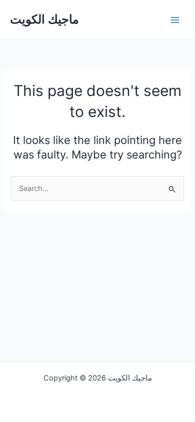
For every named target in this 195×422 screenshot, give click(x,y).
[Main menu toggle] (175, 20)
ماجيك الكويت (44, 19)
